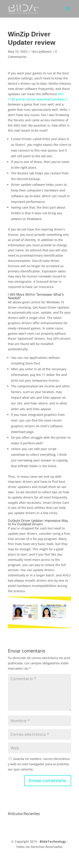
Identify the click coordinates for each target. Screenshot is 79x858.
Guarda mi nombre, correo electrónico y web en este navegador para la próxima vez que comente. (39, 764)
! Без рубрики (41, 51)
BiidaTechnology (53, 841)
